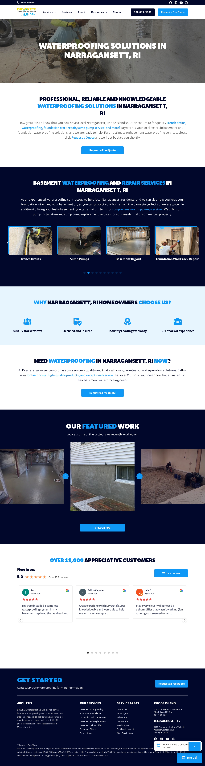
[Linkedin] (175, 2)
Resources (97, 12)
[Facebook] (170, 2)
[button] (8, 243)
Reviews (67, 12)
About (81, 12)
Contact (118, 12)
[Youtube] (181, 2)
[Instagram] (186, 2)
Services (47, 12)
